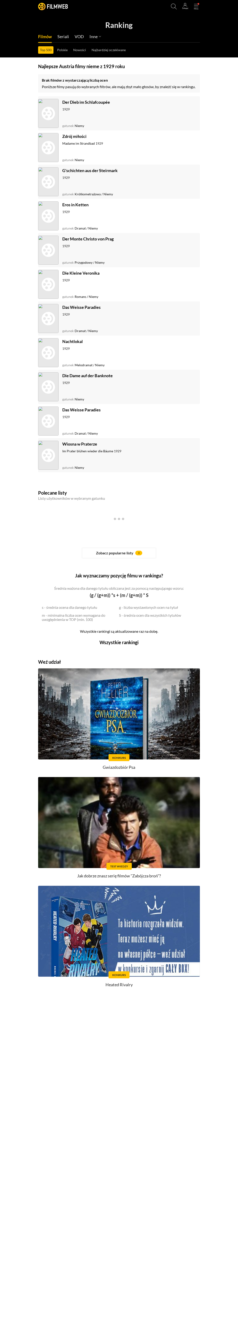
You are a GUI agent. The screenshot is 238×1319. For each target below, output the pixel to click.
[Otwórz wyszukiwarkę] (174, 6)
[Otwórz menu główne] (196, 6)
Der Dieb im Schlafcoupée (86, 102)
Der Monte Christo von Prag (88, 238)
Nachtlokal (72, 341)
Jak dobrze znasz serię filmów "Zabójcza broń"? (119, 875)
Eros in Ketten (75, 204)
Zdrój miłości (74, 136)
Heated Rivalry (119, 984)
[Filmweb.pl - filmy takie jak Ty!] (53, 6)
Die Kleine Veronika (80, 273)
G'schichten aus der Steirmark (90, 170)
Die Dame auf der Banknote (87, 375)
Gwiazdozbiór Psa (119, 767)
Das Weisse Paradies (81, 307)
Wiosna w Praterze (79, 443)
